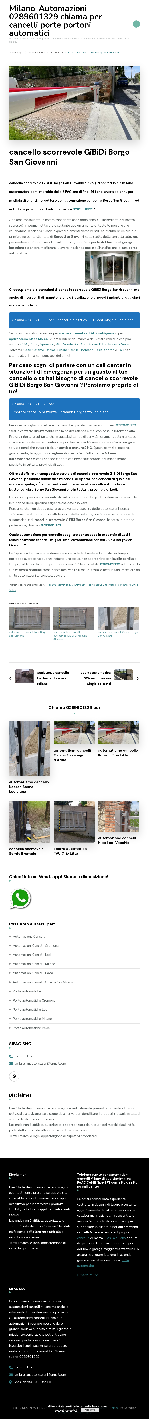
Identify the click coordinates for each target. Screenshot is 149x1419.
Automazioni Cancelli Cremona (36, 945)
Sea (76, 344)
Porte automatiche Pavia (31, 1028)
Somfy (68, 344)
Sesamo (38, 350)
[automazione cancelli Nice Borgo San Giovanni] (29, 618)
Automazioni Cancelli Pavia (33, 973)
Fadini (93, 344)
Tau (121, 350)
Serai (125, 344)
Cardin (73, 350)
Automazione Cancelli (29, 936)
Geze (27, 350)
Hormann (86, 350)
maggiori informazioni (66, 1410)
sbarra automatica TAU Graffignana (86, 333)
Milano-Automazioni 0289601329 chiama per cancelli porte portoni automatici (55, 21)
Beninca (114, 344)
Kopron (109, 350)
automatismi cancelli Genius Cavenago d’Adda (72, 755)
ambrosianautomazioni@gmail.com (40, 1063)
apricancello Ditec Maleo (28, 339)
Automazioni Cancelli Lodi (32, 955)
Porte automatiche (27, 991)
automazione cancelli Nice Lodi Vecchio (117, 840)
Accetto (90, 1410)
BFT (59, 344)
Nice (84, 344)
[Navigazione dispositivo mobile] (136, 24)
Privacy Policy (87, 1275)
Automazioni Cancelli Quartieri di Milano (43, 982)
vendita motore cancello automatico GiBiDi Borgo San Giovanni (70, 635)
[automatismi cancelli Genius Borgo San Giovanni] (118, 618)
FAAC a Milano (115, 1238)
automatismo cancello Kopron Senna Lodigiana (29, 787)
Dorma (50, 350)
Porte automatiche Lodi (30, 1009)
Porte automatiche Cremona (34, 1000)
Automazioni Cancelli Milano (34, 964)
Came (34, 344)
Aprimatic (47, 344)
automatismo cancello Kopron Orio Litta (118, 752)
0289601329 (83, 209)
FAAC (24, 344)
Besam (62, 350)
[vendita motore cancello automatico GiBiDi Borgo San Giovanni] (73, 618)
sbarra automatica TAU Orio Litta (70, 851)
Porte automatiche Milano (32, 1018)
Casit (98, 350)
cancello (83, 1238)
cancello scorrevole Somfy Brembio (26, 851)
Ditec (103, 344)
